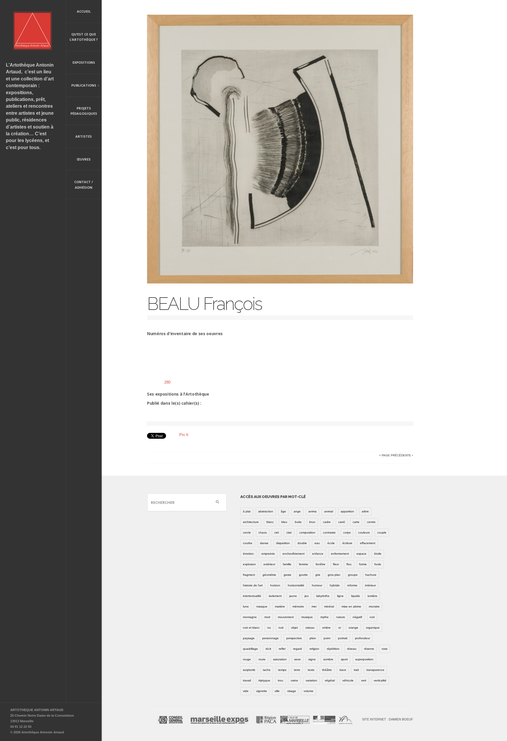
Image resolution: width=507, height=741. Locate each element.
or (339, 627)
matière (280, 606)
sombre (328, 659)
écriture (347, 543)
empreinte (268, 553)
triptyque (264, 680)
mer (314, 606)
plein (313, 638)
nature (340, 617)
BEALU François (204, 303)
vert (363, 680)
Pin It (183, 435)
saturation (280, 659)
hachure (370, 574)
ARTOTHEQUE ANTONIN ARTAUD (36, 710)
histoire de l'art (253, 585)
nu (269, 627)
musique (307, 617)
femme (303, 564)
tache (267, 669)
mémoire (298, 606)
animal (328, 511)
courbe (247, 543)
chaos (262, 532)
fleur (336, 564)
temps (282, 669)
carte (356, 522)
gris (317, 574)
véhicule (348, 680)
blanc (270, 522)
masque (261, 606)
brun (312, 522)
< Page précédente (395, 455)
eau (317, 543)
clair (289, 532)
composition (307, 532)
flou (349, 564)
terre (297, 669)
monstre (374, 606)
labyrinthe (322, 595)
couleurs (364, 532)
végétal (330, 680)
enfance (317, 553)
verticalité (380, 680)
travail (247, 680)
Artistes (83, 136)
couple (381, 532)
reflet (282, 648)
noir (372, 617)
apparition (347, 511)
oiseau (310, 627)
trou (280, 680)
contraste (329, 532)
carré (341, 522)
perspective (294, 638)
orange (353, 627)
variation (311, 680)
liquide (355, 595)
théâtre (327, 669)
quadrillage (250, 648)
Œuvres (84, 159)
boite (298, 522)
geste (287, 574)
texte (311, 669)
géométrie (269, 574)
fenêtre (320, 564)
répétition (333, 648)
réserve (369, 648)
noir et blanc (251, 627)
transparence (375, 669)
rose (385, 648)
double (302, 543)
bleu (284, 522)
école (331, 543)
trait (356, 669)
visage (291, 691)
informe (352, 585)
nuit (280, 627)
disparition (283, 543)
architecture (251, 522)
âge (283, 511)
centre (371, 522)
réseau (351, 648)
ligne (340, 595)
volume (308, 691)
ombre (326, 627)
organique (373, 627)
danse (264, 543)
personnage (270, 638)
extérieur (269, 564)
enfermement (340, 553)
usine (294, 680)
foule (377, 564)
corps (347, 532)
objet (294, 627)
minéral (329, 606)
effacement (367, 543)
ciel (276, 532)
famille (287, 564)
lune (246, 606)
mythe (324, 617)
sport (344, 659)
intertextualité (252, 595)
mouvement (286, 617)
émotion (248, 553)
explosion (249, 564)
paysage (249, 638)
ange (297, 511)
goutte (303, 574)
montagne (250, 617)
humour (317, 585)
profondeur (362, 638)
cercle (247, 532)
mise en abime (351, 606)
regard (297, 648)
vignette (261, 691)
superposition (364, 659)
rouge (247, 659)
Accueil (84, 11)
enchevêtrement (294, 553)
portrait (342, 638)
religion (314, 648)
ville (277, 691)
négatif (357, 617)
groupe (353, 574)
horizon (275, 585)
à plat (247, 511)
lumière (372, 595)
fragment (249, 574)
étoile (377, 553)
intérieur (370, 585)
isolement (275, 595)
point (327, 638)
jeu (307, 595)
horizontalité (296, 585)
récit (268, 648)
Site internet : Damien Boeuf (387, 719)
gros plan (334, 574)
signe (312, 659)
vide (246, 691)
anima (312, 511)
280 (167, 382)
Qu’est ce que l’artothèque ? (84, 37)
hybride (335, 585)
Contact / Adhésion (83, 185)
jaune (293, 595)
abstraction (265, 511)
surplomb (249, 669)
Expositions (83, 62)
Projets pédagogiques (83, 111)
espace (361, 553)
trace (342, 669)
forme (363, 564)
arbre (365, 511)
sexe (297, 659)
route (262, 659)
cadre (327, 522)
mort (267, 617)
